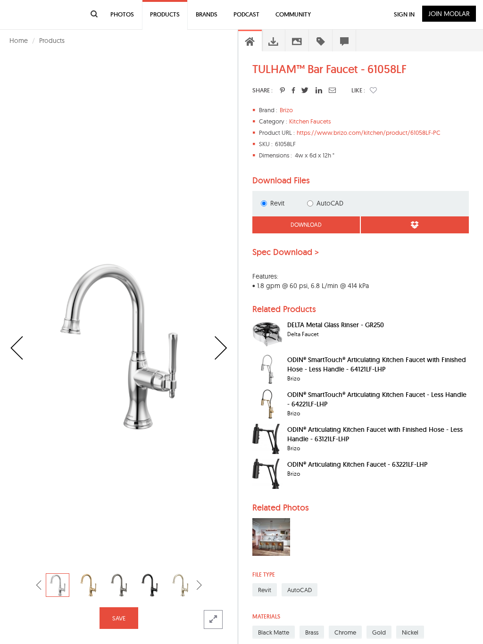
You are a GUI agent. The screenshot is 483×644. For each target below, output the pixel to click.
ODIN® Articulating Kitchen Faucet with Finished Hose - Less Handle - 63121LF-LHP (375, 434)
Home (18, 40)
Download (306, 224)
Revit (277, 203)
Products (52, 40)
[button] (373, 90)
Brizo (286, 110)
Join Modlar (449, 13)
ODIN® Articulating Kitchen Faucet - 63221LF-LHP (357, 464)
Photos (122, 14)
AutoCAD (329, 203)
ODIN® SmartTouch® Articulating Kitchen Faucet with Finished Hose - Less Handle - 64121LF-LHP (376, 364)
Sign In (404, 14)
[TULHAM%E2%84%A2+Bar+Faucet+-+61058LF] (282, 90)
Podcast (246, 14)
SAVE (118, 618)
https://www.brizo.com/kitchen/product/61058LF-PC (369, 132)
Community (293, 14)
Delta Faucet (303, 334)
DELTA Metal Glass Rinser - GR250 (335, 325)
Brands (206, 14)
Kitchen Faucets (310, 121)
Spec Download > (285, 252)
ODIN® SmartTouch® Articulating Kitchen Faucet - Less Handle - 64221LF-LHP (376, 399)
